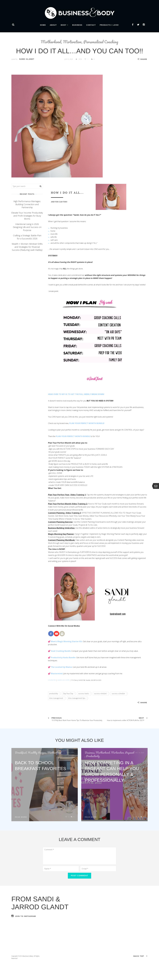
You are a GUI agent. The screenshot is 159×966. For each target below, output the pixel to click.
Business (77, 25)
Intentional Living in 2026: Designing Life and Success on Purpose (27, 227)
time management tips (76, 698)
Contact (91, 25)
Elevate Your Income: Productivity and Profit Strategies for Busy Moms (27, 215)
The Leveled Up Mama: (61, 667)
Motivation (72, 41)
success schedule (118, 693)
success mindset (100, 693)
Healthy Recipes (37, 752)
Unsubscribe (52, 680)
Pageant (129, 752)
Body (63, 25)
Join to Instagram (25, 916)
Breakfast (21, 752)
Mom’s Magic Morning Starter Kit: (66, 641)
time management (56, 698)
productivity (53, 693)
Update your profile (63, 680)
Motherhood (51, 41)
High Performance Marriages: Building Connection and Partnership (27, 204)
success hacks (83, 693)
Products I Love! (109, 25)
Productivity (93, 756)
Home (43, 25)
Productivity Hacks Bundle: (63, 657)
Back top (139, 956)
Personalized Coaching (100, 41)
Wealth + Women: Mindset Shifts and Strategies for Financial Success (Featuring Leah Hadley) (27, 246)
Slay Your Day (68, 693)
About (53, 25)
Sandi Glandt (26, 59)
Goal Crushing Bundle (61, 651)
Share (143, 59)
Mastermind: (57, 673)
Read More (21, 817)
